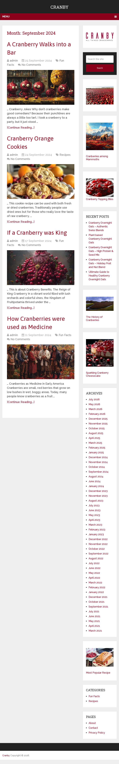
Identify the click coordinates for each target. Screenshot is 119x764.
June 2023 (94, 510)
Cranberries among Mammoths (97, 158)
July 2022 (94, 563)
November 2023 (98, 495)
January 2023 (96, 534)
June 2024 (95, 481)
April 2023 (94, 519)
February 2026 (97, 413)
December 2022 (98, 539)
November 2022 (98, 544)
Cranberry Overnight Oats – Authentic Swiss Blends (100, 226)
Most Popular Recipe (98, 672)
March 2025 (95, 442)
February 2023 (97, 529)
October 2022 (97, 548)
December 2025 (98, 418)
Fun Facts (65, 335)
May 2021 (94, 621)
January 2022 (96, 592)
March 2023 (95, 524)
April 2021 (94, 625)
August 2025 (96, 433)
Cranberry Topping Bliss (99, 199)
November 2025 (98, 423)
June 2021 (94, 616)
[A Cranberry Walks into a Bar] (40, 87)
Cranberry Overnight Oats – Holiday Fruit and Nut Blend (100, 263)
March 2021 (95, 630)
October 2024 (97, 466)
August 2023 (96, 500)
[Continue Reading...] (20, 127)
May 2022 (94, 572)
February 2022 (97, 587)
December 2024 (98, 457)
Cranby (59, 7)
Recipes (65, 154)
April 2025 (94, 438)
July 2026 (94, 399)
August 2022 (96, 558)
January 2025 (96, 452)
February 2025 (97, 447)
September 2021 (98, 606)
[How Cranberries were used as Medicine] (40, 361)
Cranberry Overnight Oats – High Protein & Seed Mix (101, 251)
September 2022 (98, 553)
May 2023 (94, 515)
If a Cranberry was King (37, 232)
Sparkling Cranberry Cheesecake (97, 374)
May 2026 (94, 404)
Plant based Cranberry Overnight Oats (100, 239)
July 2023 (94, 505)
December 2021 (98, 597)
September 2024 (98, 471)
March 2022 (95, 582)
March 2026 (95, 409)
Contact (93, 727)
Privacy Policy (97, 732)
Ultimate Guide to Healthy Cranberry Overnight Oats (99, 275)
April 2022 (94, 577)
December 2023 (98, 491)
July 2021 (94, 611)
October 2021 (96, 601)
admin (14, 60)
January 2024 (96, 486)
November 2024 (98, 462)
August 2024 (96, 476)
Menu (6, 16)
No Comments (31, 64)
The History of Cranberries (94, 318)
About (92, 723)
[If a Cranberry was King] (40, 267)
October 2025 (97, 428)
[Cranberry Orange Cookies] (40, 181)
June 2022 (94, 568)
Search (100, 68)
